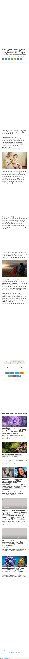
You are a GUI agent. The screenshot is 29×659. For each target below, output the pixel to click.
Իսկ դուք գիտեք (16, 361)
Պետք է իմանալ (19, 363)
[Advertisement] (14, 27)
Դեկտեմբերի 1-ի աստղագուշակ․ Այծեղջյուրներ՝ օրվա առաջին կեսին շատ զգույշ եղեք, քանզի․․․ (14, 430)
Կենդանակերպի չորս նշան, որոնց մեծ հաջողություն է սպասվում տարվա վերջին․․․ (13, 569)
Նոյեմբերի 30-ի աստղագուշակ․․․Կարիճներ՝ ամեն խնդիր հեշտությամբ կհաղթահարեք (13, 542)
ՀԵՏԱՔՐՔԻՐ (20, 56)
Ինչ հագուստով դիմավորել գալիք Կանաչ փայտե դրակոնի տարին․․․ (14, 456)
